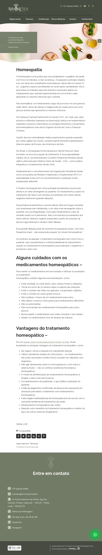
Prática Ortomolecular (27, 447)
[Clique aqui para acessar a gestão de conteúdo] (78, 549)
